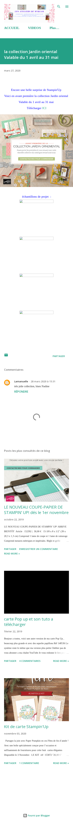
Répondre (21, 391)
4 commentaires (29, 660)
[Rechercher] (59, 6)
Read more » (12, 553)
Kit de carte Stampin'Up (26, 726)
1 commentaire (29, 763)
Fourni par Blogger (38, 815)
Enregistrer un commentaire (38, 549)
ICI (44, 108)
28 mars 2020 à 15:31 (43, 381)
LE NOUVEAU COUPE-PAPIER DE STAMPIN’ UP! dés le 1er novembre (36, 509)
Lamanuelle (21, 381)
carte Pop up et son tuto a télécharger (28, 621)
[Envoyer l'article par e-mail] (6, 356)
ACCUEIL (11, 28)
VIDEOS (34, 28)
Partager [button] (59, 356)
